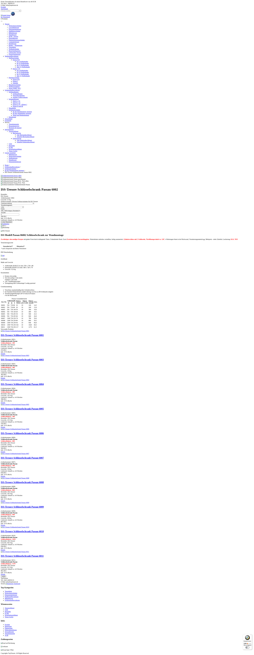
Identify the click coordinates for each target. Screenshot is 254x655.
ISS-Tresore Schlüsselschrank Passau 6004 (22, 384)
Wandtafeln (12, 108)
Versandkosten (9, 632)
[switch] (247, 647)
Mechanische (17, 133)
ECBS (11, 147)
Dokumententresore (15, 29)
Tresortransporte (14, 124)
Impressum (8, 626)
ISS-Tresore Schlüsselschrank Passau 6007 (22, 458)
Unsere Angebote (10, 153)
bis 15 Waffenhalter (23, 65)
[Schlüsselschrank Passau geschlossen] (13, 179)
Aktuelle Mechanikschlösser (25, 137)
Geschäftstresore (14, 27)
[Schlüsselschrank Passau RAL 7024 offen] (15, 181)
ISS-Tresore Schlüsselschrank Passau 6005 (22, 408)
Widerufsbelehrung (11, 630)
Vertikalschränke (14, 49)
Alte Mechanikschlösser (24, 135)
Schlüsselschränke (14, 110)
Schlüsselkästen (14, 92)
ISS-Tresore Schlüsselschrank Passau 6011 (22, 556)
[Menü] (251, 635)
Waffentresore (13, 158)
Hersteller (12, 146)
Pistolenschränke (14, 78)
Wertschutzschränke (15, 26)
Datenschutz (9, 628)
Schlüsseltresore (14, 99)
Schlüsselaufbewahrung (12, 90)
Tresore (4, 9)
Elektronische (17, 138)
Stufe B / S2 (16, 103)
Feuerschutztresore (14, 54)
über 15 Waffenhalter (23, 67)
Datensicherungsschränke (17, 40)
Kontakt (3, 7)
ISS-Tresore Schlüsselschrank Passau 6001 (22, 335)
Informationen (9, 129)
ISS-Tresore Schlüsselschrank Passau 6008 (22, 482)
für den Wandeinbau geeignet (22, 113)
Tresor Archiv (13, 151)
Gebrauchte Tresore (15, 52)
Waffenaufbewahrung (11, 56)
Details (3, 354)
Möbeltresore (13, 33)
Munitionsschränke (15, 85)
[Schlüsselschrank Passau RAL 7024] (13, 183)
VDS (10, 144)
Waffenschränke (14, 58)
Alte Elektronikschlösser (24, 140)
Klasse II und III (18, 106)
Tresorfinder (8, 119)
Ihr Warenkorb (5, 17)
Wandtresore (13, 35)
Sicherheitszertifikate (15, 149)
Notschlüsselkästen (19, 95)
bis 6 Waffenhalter (22, 61)
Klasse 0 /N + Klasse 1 (20, 104)
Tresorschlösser (13, 131)
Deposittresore (13, 38)
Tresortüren (12, 47)
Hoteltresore (12, 44)
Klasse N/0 (16, 60)
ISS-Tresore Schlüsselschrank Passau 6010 (22, 531)
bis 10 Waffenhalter (23, 63)
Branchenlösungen (14, 51)
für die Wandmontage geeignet (22, 112)
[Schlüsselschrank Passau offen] (11, 176)
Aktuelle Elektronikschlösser (26, 142)
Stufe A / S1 (16, 101)
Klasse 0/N (16, 79)
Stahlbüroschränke (14, 31)
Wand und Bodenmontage (21, 115)
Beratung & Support (15, 128)
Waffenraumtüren (14, 86)
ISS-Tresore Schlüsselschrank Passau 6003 (22, 359)
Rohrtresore (12, 117)
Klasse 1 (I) (16, 69)
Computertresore (14, 42)
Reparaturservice (14, 126)
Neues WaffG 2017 (15, 88)
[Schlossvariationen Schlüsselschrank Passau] (15, 185)
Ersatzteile (8, 120)
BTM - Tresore (13, 36)
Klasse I (15, 81)
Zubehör (15, 83)
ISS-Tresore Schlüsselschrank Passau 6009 (22, 507)
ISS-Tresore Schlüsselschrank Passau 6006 (22, 433)
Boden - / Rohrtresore (15, 45)
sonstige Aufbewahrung (20, 97)
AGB (6, 635)
